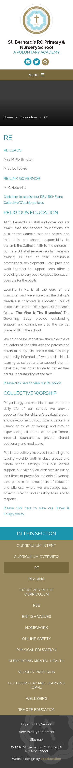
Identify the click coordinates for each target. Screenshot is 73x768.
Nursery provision (37, 672)
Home (8, 117)
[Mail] (27, 61)
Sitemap (36, 740)
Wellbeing (36, 698)
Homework (36, 627)
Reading (36, 579)
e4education (51, 759)
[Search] (45, 61)
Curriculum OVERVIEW (36, 557)
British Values (36, 616)
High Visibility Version (36, 724)
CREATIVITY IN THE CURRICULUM (37, 592)
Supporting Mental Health (36, 661)
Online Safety (36, 639)
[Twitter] (36, 61)
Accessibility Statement (36, 732)
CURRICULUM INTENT (36, 545)
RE (46, 117)
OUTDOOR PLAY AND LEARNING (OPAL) (36, 685)
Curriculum (28, 117)
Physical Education (36, 650)
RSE (36, 605)
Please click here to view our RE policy (32, 383)
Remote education (37, 709)
